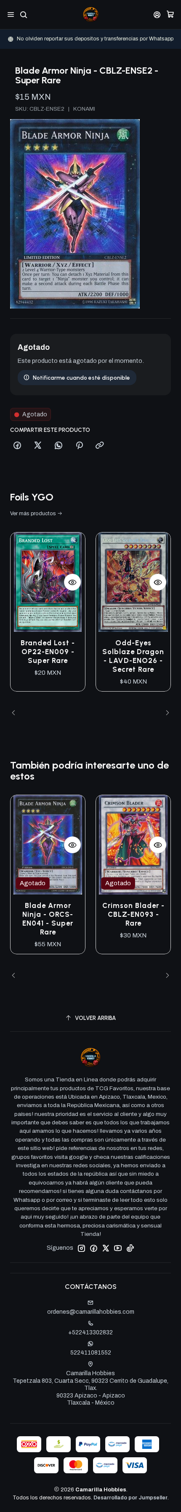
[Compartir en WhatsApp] (58, 445)
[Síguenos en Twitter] (105, 1248)
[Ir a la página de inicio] (91, 14)
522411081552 (90, 1353)
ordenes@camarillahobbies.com (90, 1312)
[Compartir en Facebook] (17, 445)
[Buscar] (23, 14)
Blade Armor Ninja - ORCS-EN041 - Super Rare (47, 918)
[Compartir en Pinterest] (79, 445)
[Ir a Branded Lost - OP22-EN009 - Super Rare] (48, 582)
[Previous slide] (16, 713)
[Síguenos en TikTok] (130, 1248)
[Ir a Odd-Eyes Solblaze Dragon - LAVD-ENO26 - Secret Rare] (133, 582)
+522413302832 (90, 1332)
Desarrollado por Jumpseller (130, 1498)
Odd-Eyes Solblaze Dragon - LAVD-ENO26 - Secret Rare (133, 656)
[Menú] (10, 14)
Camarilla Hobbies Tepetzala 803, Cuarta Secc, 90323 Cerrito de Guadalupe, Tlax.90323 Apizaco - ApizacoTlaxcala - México (90, 1388)
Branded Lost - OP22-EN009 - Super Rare (48, 652)
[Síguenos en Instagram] (81, 1248)
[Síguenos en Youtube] (118, 1248)
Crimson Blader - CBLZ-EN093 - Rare (133, 914)
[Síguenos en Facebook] (93, 1248)
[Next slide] (164, 713)
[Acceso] (157, 14)
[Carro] (170, 14)
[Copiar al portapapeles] (100, 445)
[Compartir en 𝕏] (38, 445)
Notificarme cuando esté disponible (81, 377)
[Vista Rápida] (72, 582)
